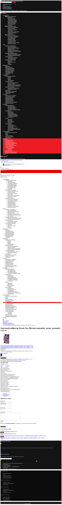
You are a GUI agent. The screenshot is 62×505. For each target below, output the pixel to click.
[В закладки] (2, 432)
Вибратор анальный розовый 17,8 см (8, 433)
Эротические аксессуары (10, 59)
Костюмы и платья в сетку (13, 50)
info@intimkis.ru (7, 165)
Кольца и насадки (11, 28)
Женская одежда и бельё (10, 45)
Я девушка (10, 148)
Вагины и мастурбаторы (13, 27)
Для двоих (13, 34)
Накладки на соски (12, 62)
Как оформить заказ (7, 4)
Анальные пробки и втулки (8, 324)
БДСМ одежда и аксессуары (11, 132)
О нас (4, 5)
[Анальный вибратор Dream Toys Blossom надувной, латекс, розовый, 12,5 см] (6, 344)
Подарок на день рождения (11, 151)
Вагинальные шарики (12, 21)
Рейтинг (2, 421)
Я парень (10, 149)
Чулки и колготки (9, 56)
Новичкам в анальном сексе (11, 152)
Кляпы (6, 134)
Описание (5, 393)
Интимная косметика (9, 105)
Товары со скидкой (7, 492)
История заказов (9, 158)
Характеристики (6, 394)
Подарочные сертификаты (13, 36)
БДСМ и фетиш (6, 131)
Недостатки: (3, 407)
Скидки (4, 154)
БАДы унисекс (11, 121)
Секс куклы (10, 30)
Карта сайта (5, 484)
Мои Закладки (6, 499)
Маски (6, 133)
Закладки (15, 158)
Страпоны (10, 25)
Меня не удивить (8, 150)
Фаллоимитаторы (11, 18)
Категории (3, 13)
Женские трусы (11, 49)
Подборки (5, 138)
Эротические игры (12, 38)
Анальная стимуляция (12, 19)
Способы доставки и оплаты (15, 361)
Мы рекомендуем (8, 141)
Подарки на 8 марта (9, 139)
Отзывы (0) (5, 395)
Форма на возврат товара (8, 483)
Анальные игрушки (12, 40)
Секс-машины (8, 137)
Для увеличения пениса (13, 128)
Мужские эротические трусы (14, 55)
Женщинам (13, 16)
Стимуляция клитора (12, 20)
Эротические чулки (12, 58)
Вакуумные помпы (12, 23)
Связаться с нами (6, 482)
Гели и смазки (8, 123)
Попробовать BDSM (9, 144)
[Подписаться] (1, 460)
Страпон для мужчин (12, 32)
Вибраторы (10, 17)
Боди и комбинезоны (12, 46)
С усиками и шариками (12, 116)
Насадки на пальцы (12, 43)
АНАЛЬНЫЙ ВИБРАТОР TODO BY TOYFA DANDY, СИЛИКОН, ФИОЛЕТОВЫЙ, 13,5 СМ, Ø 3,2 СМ (22, 437)
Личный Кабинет (6, 497)
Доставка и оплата (7, 6)
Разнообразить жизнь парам (11, 143)
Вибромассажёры (11, 39)
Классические (11, 111)
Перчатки (10, 60)
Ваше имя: (2, 401)
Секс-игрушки (6, 320)
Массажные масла (11, 106)
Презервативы (8, 110)
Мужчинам (13, 26)
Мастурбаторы (11, 80)
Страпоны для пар (11, 41)
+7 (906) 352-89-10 (6, 466)
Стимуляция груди (11, 24)
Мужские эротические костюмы (14, 54)
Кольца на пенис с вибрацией (14, 85)
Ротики (9, 79)
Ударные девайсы (9, 135)
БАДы (6, 118)
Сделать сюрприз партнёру (11, 145)
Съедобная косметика (12, 108)
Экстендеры (10, 33)
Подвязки (10, 64)
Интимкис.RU (28, 503)
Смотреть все (10, 52)
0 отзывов (2, 349)
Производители (6, 489)
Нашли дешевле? (4, 353)
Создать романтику (9, 146)
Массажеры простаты (12, 89)
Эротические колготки (12, 57)
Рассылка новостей (21, 158)
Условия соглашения (7, 8)
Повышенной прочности (13, 115)
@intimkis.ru (5, 467)
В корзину (3, 358)
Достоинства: (3, 403)
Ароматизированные (12, 113)
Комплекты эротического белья (14, 51)
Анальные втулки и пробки (13, 87)
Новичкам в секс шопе (10, 142)
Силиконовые (11, 126)
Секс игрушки (6, 15)
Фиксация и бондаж (9, 136)
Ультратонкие (10, 112)
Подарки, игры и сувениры (13, 42)
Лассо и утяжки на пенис (13, 82)
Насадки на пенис (11, 83)
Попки (9, 78)
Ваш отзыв (2, 412)
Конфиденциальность (7, 7)
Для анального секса (12, 125)
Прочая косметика (11, 107)
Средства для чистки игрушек (14, 109)
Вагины (9, 77)
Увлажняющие (11, 124)
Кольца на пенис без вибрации (14, 84)
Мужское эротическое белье (11, 53)
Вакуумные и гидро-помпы (13, 31)
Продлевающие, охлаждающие (14, 129)
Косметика (5, 104)
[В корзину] (0, 432)
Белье (4, 44)
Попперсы (10, 122)
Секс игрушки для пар (12, 37)
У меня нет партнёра (9, 147)
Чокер (9, 63)
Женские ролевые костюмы (13, 47)
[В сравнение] (3, 432)
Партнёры (5, 491)
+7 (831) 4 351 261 (4, 160)
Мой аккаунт (4, 156)
